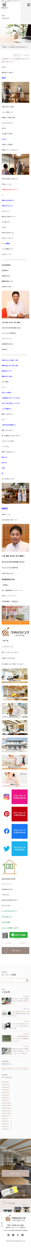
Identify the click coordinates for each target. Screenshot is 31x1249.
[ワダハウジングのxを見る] (18, 1235)
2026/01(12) (5, 1100)
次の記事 (22, 943)
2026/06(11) (5, 1087)
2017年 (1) (5, 1118)
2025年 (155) (6, 1103)
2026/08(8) (5, 1082)
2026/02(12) (5, 1098)
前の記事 (9, 943)
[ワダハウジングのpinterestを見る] (22, 1235)
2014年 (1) (5, 1126)
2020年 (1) (5, 1116)
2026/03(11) (5, 1095)
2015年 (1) (5, 1124)
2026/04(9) (5, 1092)
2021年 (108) (6, 1113)
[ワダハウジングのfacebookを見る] (13, 1235)
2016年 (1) (5, 1121)
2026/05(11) (5, 1090)
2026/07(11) (5, 1085)
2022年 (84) (6, 1111)
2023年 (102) (6, 1108)
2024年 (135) (6, 1105)
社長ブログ (17, 55)
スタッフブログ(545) (21, 1069)
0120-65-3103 (18, 1225)
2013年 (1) (5, 1129)
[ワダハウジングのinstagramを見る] (8, 1235)
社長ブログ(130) (7, 1069)
